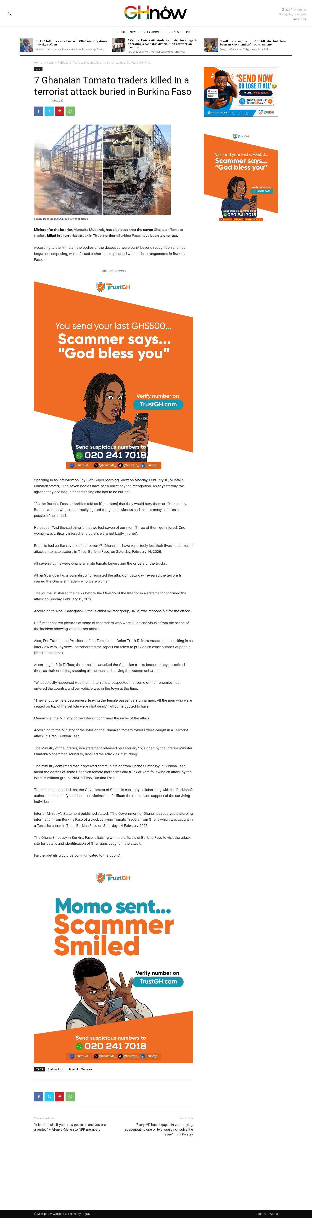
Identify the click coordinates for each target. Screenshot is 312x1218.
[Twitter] (49, 111)
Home (38, 62)
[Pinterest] (59, 111)
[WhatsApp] (70, 111)
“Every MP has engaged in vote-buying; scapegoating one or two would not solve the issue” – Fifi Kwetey (159, 1129)
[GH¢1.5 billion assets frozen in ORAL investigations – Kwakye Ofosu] (26, 45)
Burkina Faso (129, 235)
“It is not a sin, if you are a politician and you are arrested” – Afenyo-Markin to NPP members (70, 1127)
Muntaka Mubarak (89, 229)
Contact (261, 1214)
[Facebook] (38, 111)
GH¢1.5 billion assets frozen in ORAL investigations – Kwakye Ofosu (71, 42)
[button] (9, 13)
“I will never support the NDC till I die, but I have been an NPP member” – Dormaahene (253, 42)
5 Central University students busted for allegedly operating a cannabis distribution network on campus (163, 43)
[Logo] (156, 13)
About (274, 1214)
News (49, 62)
